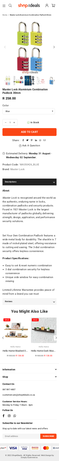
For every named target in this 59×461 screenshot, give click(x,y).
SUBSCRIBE (48, 436)
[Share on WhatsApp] (40, 140)
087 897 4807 (9, 389)
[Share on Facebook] (23, 140)
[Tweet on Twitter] (27, 140)
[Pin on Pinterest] (32, 140)
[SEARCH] (10, 5)
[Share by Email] (44, 140)
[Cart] (53, 5)
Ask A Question (30, 145)
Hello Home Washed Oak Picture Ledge (23, 350)
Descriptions (10, 182)
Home (4, 15)
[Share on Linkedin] (36, 140)
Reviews (8, 301)
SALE (7, 320)
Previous (4, 47)
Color (5, 105)
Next (54, 47)
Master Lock (17, 169)
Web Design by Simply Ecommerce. (37, 456)
